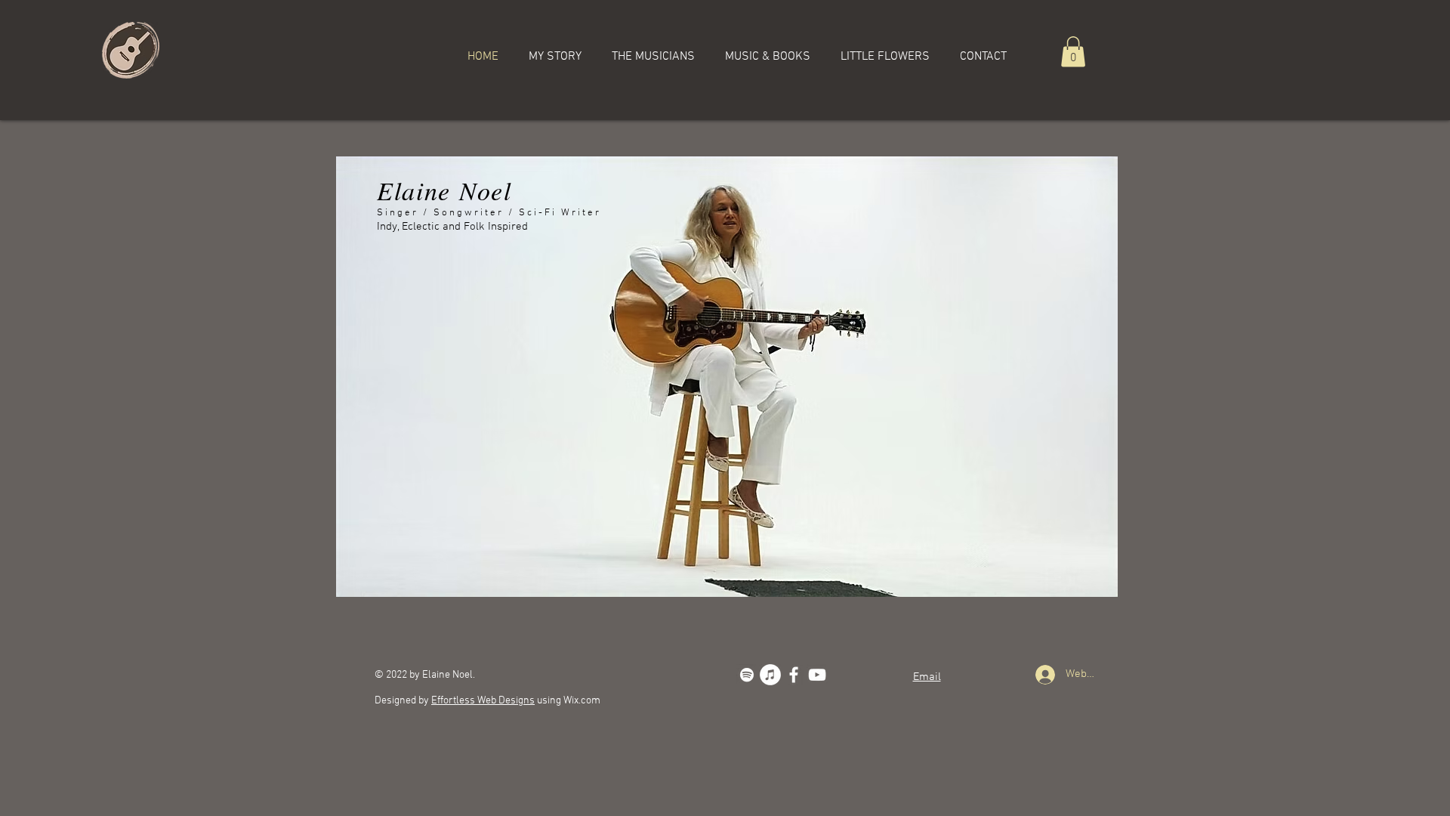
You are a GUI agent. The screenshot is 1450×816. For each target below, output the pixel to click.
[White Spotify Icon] (746, 674)
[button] (1073, 51)
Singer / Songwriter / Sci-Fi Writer (489, 213)
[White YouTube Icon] (817, 674)
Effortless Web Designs (483, 700)
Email (927, 677)
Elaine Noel (444, 190)
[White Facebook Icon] (793, 674)
